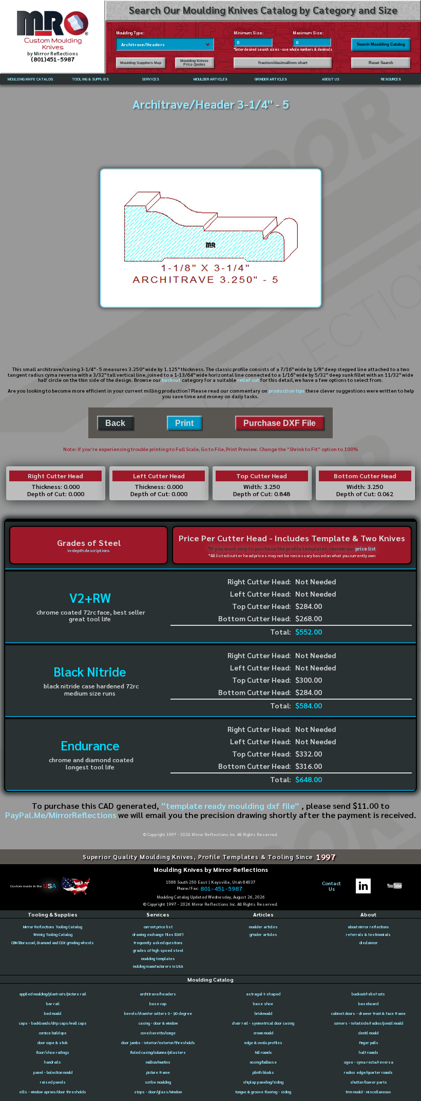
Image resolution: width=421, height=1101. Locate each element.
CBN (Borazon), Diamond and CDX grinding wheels (52, 942)
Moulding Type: (130, 32)
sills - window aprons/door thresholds (52, 1091)
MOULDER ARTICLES (210, 78)
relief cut (248, 379)
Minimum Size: (248, 32)
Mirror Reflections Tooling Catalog (52, 926)
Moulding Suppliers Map (140, 63)
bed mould (52, 1013)
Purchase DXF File (279, 422)
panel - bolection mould (52, 1072)
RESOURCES (391, 78)
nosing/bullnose (263, 1062)
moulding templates (158, 958)
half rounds (368, 1052)
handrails (52, 1062)
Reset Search (381, 62)
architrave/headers (158, 993)
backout (171, 379)
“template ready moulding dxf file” (230, 805)
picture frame (158, 1072)
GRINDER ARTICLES (271, 78)
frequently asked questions (158, 942)
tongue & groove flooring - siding (263, 1091)
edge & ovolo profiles (263, 1042)
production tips (286, 390)
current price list (158, 926)
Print (184, 422)
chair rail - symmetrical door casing (263, 1023)
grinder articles (263, 934)
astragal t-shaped (263, 993)
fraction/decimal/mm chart (283, 62)
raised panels (53, 1082)
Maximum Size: (308, 32)
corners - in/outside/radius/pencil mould (368, 1023)
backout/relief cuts (368, 993)
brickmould (263, 1013)
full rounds (263, 1052)
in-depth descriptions (88, 550)
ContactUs (331, 886)
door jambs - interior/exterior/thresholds (158, 1042)
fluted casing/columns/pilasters (158, 1052)
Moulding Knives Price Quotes (194, 62)
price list (365, 548)
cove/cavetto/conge (158, 1032)
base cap (157, 1003)
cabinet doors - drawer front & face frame (368, 1013)
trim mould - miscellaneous (368, 1091)
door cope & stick (52, 1042)
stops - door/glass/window (158, 1091)
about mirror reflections (368, 926)
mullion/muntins (158, 1062)
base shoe (263, 1003)
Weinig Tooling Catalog (52, 934)
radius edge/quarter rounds (368, 1072)
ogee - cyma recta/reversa (368, 1062)
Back (115, 422)
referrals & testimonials (368, 934)
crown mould (263, 1032)
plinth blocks (263, 1072)
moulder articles (263, 926)
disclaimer (368, 942)
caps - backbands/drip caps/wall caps (53, 1023)
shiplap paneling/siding (263, 1082)
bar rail (53, 1003)
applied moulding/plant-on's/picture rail (52, 993)
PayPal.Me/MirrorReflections (61, 814)
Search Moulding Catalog (381, 44)
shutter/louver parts (368, 1082)
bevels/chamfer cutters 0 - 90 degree (158, 1013)
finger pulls (368, 1042)
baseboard (368, 1003)
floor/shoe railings (52, 1052)
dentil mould (368, 1032)
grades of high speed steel (158, 950)
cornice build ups (53, 1032)
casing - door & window (158, 1023)
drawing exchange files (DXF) (157, 934)
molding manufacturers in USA (158, 966)
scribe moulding (158, 1082)
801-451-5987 (221, 888)
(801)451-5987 (52, 59)
